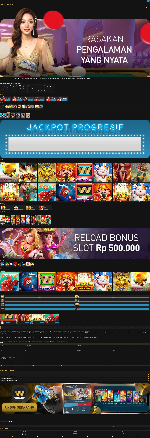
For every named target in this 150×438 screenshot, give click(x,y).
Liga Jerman (19, 83)
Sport (11, 421)
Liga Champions (4, 83)
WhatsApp (38, 426)
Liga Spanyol (12, 83)
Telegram (113, 426)
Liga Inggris (8, 83)
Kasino (3, 421)
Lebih (4, 160)
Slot (9, 421)
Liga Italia (16, 83)
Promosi (6, 421)
